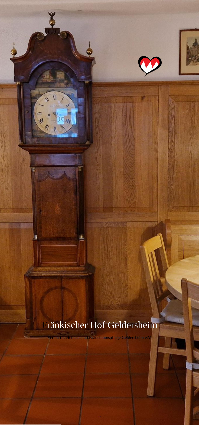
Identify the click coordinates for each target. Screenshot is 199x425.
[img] (99, 212)
